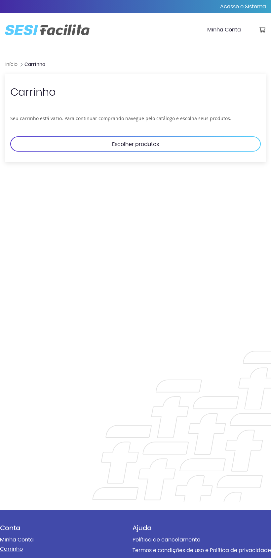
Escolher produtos (135, 144)
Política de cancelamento (166, 539)
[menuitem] (224, 29)
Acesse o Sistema (243, 6)
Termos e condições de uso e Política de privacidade (202, 550)
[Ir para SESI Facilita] (47, 29)
